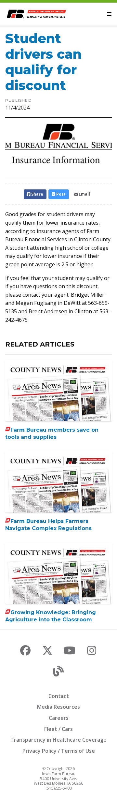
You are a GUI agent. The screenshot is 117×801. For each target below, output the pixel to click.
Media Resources (58, 706)
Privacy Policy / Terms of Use (58, 750)
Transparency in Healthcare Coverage (58, 739)
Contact (58, 696)
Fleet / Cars (58, 729)
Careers (59, 717)
